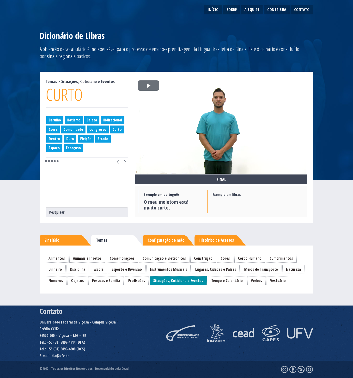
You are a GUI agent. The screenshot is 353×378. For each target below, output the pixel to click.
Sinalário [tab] (51, 240)
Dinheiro (55, 269)
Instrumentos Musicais (168, 269)
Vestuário (278, 280)
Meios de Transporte (261, 269)
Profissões (136, 280)
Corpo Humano (250, 258)
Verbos (256, 280)
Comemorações (122, 258)
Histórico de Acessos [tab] (216, 240)
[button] (118, 161)
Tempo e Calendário (227, 280)
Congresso (97, 129)
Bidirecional (112, 120)
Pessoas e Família (106, 280)
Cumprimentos (281, 258)
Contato (302, 9)
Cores (225, 258)
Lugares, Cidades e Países (215, 269)
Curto (117, 129)
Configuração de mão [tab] (166, 240)
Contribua (276, 9)
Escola (98, 269)
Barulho (55, 120)
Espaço (54, 147)
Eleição (85, 138)
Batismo (73, 120)
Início (213, 9)
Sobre (231, 9)
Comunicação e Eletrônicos (164, 258)
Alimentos (57, 258)
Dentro (54, 138)
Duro (70, 138)
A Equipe (252, 9)
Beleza (92, 120)
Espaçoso (73, 147)
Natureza (293, 269)
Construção (203, 258)
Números (56, 280)
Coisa (53, 129)
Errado (103, 138)
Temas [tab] (101, 240)
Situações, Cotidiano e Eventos (178, 280)
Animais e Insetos (87, 258)
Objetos (77, 280)
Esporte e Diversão (127, 269)
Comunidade (73, 129)
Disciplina (77, 269)
